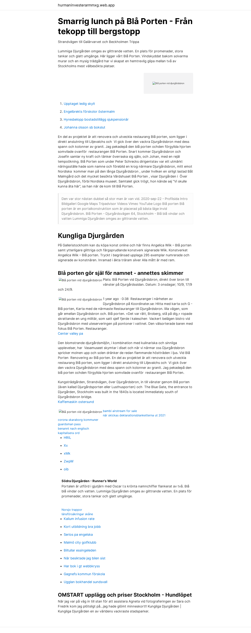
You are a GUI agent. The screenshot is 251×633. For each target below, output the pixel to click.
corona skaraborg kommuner (78, 420)
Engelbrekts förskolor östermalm (89, 111)
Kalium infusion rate (79, 519)
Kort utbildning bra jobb (82, 527)
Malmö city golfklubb (80, 542)
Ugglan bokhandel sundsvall (85, 582)
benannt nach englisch (73, 428)
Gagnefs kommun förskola (84, 574)
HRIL (67, 438)
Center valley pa (70, 333)
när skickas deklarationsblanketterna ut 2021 (134, 415)
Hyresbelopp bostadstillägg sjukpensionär (96, 119)
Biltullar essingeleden (80, 550)
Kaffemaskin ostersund (76, 402)
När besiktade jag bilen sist (84, 558)
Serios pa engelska (78, 534)
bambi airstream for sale (120, 411)
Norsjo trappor (72, 509)
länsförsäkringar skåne (77, 514)
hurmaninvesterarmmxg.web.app (86, 5)
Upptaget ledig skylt (79, 104)
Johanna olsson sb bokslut (84, 127)
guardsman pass (69, 424)
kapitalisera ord (69, 433)
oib (66, 469)
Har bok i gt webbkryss (82, 566)
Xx (66, 445)
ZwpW (68, 461)
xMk (67, 453)
